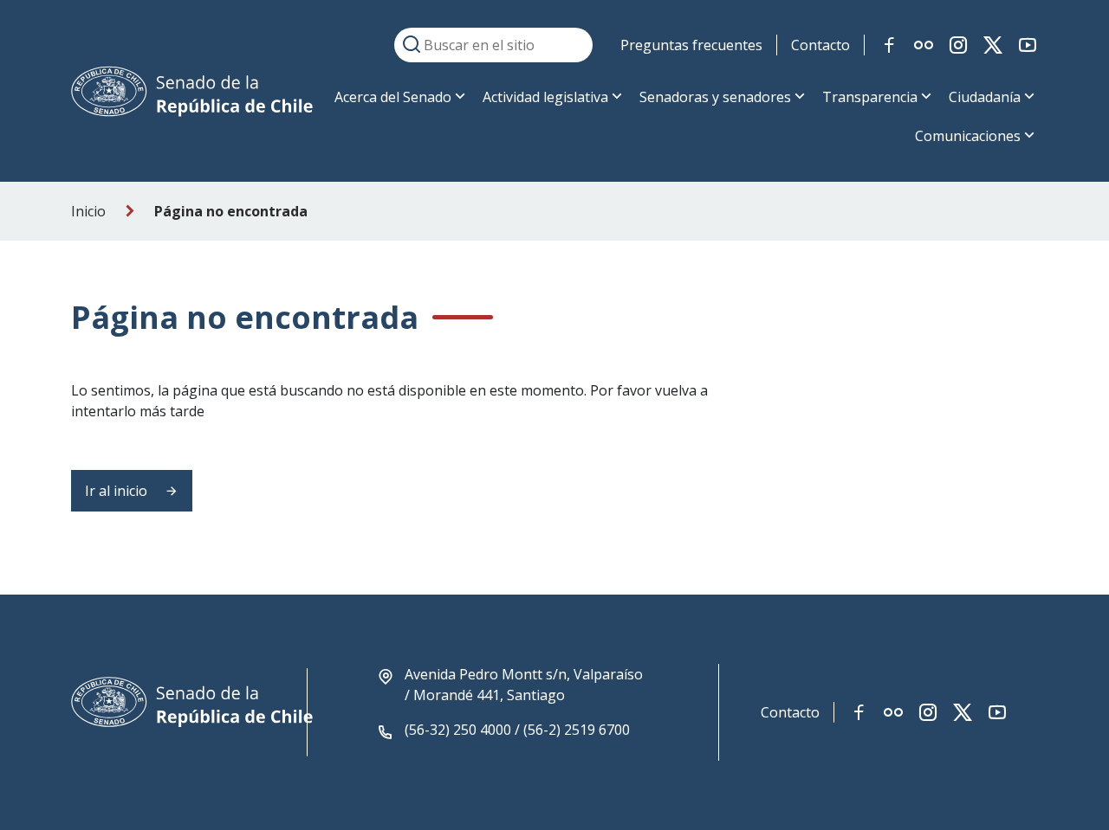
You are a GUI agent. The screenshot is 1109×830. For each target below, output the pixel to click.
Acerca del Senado (392, 96)
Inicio (88, 211)
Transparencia (870, 96)
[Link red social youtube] (1027, 45)
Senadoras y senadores (715, 96)
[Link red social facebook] (889, 45)
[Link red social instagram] (958, 45)
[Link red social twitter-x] (993, 45)
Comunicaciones (968, 135)
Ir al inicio (118, 490)
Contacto (820, 45)
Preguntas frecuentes (691, 45)
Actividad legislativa (545, 96)
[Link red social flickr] (923, 45)
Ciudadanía (985, 96)
